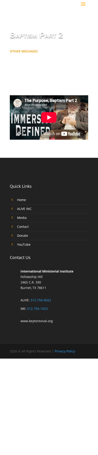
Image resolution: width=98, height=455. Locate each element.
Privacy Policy (65, 351)
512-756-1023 (37, 308)
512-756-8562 (41, 300)
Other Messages (24, 51)
